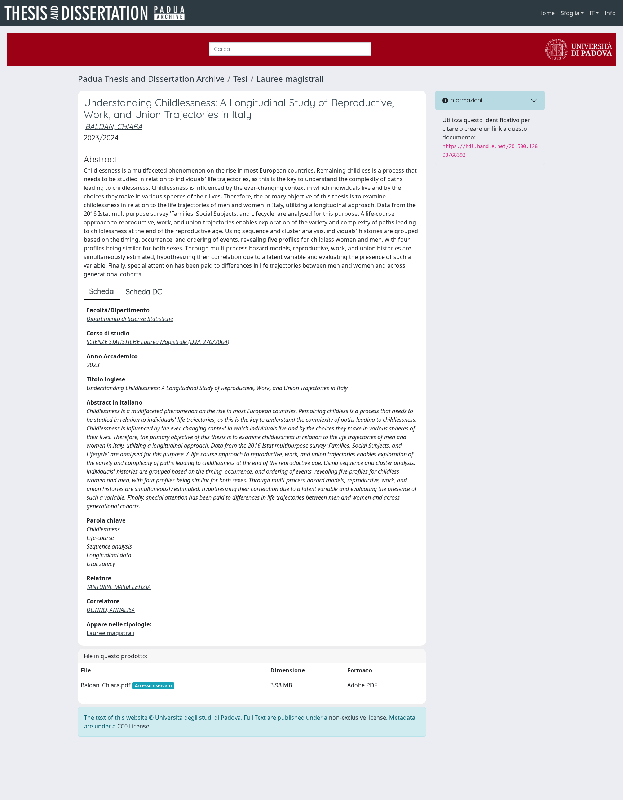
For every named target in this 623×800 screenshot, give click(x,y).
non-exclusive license (357, 717)
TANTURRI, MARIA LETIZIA (119, 587)
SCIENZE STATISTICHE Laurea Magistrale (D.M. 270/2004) (158, 342)
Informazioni (465, 100)
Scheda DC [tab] (144, 291)
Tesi (240, 78)
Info (610, 13)
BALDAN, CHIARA (113, 126)
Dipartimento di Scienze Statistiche (130, 319)
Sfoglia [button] (570, 13)
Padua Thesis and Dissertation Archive (151, 78)
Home (546, 13)
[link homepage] (97, 13)
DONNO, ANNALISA (111, 610)
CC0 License (133, 726)
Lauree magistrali (290, 78)
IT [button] (592, 13)
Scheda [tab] (101, 291)
